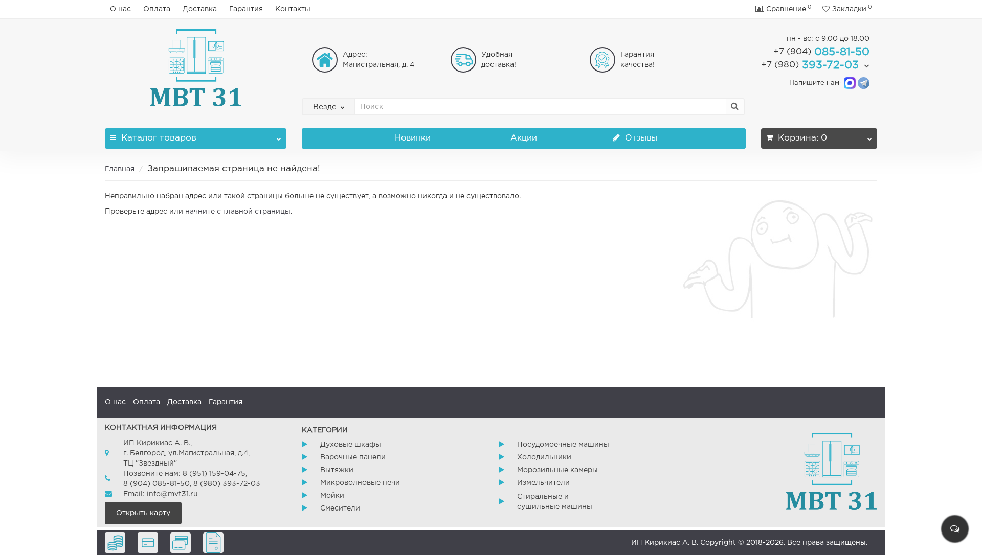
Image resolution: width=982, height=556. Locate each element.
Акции (523, 138)
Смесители (340, 508)
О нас (120, 9)
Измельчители (543, 483)
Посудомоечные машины (563, 445)
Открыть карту (143, 513)
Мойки (332, 496)
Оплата (156, 9)
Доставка (200, 9)
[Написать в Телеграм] (863, 83)
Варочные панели (353, 457)
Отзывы (639, 138)
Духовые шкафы (350, 445)
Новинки (413, 138)
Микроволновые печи (360, 483)
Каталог (158, 138)
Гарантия (246, 9)
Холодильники (544, 457)
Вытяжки (336, 470)
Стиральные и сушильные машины (554, 502)
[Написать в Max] (850, 83)
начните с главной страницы (238, 211)
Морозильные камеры (557, 470)
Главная (120, 169)
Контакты (292, 9)
